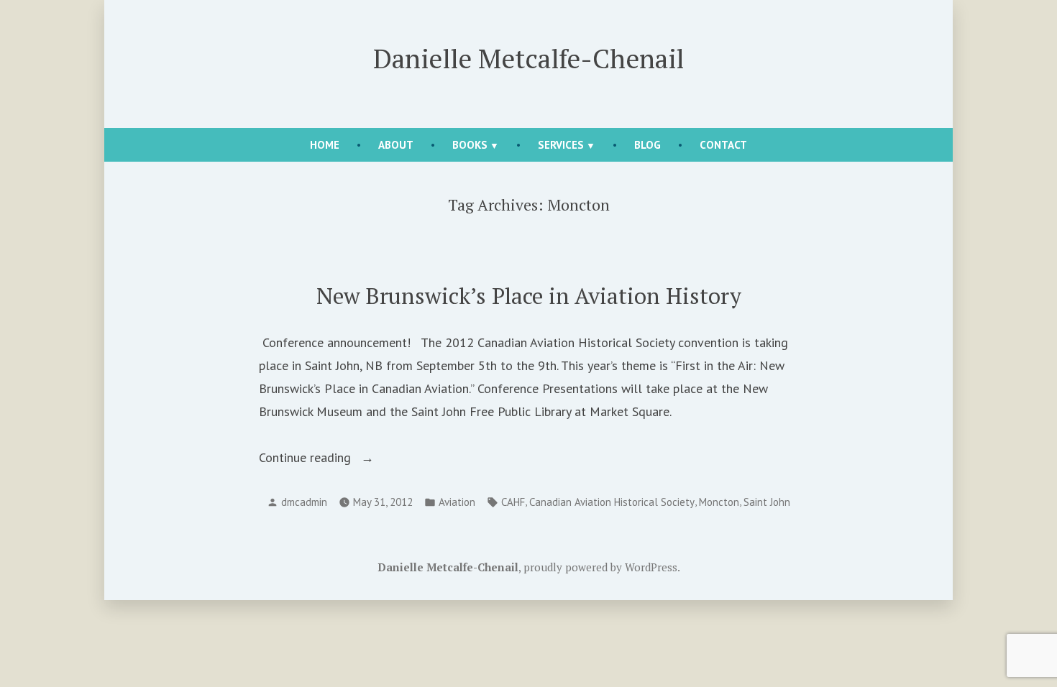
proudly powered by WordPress (600, 567)
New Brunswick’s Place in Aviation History (528, 295)
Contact (723, 145)
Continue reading (337, 458)
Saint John (766, 502)
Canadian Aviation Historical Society (612, 502)
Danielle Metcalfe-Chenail (528, 58)
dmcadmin (304, 502)
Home (324, 145)
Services (561, 145)
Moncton (719, 502)
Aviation (457, 502)
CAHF (513, 502)
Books (470, 145)
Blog (647, 145)
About (395, 145)
